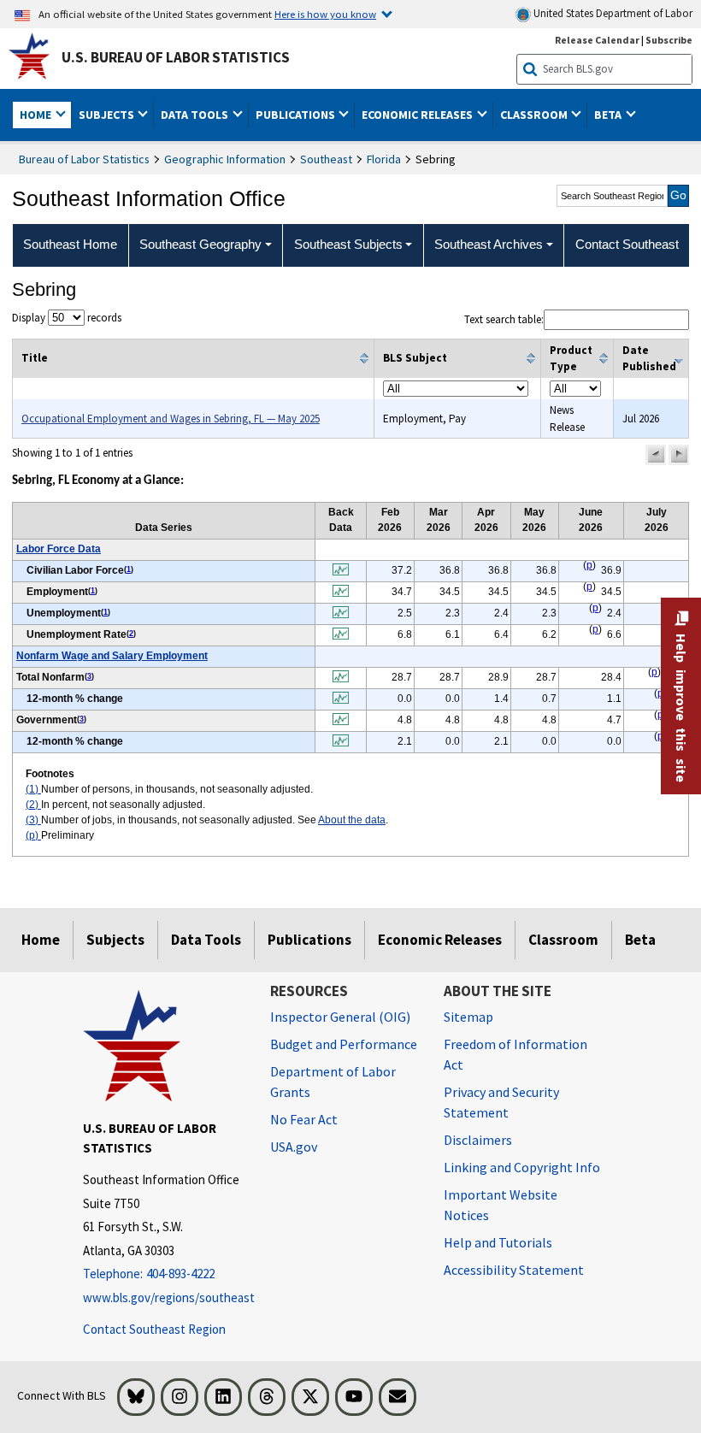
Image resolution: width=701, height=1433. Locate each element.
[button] (655, 455)
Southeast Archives (488, 244)
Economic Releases (440, 939)
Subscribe (668, 39)
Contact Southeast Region (154, 1329)
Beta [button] (609, 114)
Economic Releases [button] (418, 114)
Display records (66, 317)
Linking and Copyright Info (522, 1167)
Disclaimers (478, 1139)
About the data (352, 820)
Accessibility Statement (514, 1269)
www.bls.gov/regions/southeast (163, 1297)
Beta (640, 939)
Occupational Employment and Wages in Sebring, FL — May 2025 (170, 418)
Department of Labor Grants (333, 1081)
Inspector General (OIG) (340, 1016)
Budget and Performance (343, 1044)
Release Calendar (597, 39)
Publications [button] (297, 114)
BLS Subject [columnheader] (415, 358)
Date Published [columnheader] (649, 358)
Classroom (563, 939)
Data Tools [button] (196, 114)
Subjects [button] (108, 114)
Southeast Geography (200, 244)
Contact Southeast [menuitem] (627, 244)
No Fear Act (304, 1119)
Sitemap (468, 1016)
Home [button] (37, 114)
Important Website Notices (500, 1205)
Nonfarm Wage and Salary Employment (112, 656)
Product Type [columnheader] (571, 358)
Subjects (115, 939)
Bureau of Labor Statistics (84, 159)
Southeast (326, 159)
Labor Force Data (58, 549)
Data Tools (206, 939)
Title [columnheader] (34, 358)
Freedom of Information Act (515, 1054)
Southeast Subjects (348, 244)
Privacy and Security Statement (501, 1102)
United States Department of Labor (611, 13)
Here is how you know (325, 14)
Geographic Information (225, 159)
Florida (384, 159)
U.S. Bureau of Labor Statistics (176, 57)
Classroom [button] (535, 114)
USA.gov (293, 1146)
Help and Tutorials (498, 1242)
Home (40, 939)
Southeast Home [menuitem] (70, 244)
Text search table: (504, 319)
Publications (309, 939)
